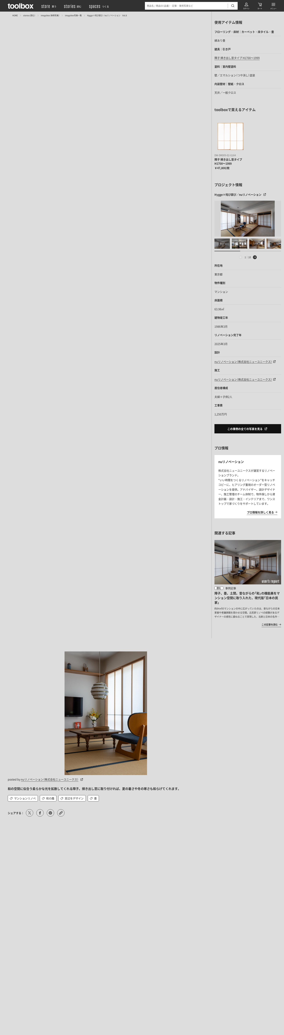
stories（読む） (29, 15)
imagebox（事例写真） (50, 15)
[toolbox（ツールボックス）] (21, 6)
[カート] (260, 6)
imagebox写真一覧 (73, 15)
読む (219, 588)
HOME (15, 15)
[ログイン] (246, 6)
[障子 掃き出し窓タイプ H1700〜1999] (230, 136)
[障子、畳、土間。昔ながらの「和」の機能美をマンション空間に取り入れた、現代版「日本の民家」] (247, 583)
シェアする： (16, 813)
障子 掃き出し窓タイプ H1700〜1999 (237, 58)
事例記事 (230, 588)
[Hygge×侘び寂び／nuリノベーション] (247, 219)
